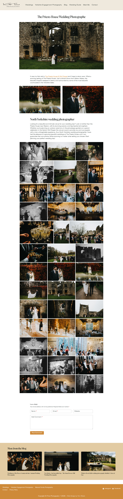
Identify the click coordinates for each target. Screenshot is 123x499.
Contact (95, 5)
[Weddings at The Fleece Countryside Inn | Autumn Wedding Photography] (25, 461)
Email (55, 411)
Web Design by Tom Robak (76, 496)
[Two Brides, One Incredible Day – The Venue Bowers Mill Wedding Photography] (61, 461)
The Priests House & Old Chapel (56, 76)
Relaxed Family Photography (44, 487)
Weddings (29, 5)
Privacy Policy (14, 489)
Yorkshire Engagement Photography (48, 5)
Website (77, 411)
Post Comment (37, 432)
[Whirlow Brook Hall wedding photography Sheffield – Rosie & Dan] (98, 461)
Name (34, 411)
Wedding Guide (75, 5)
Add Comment (37, 417)
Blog (65, 5)
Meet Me (86, 5)
